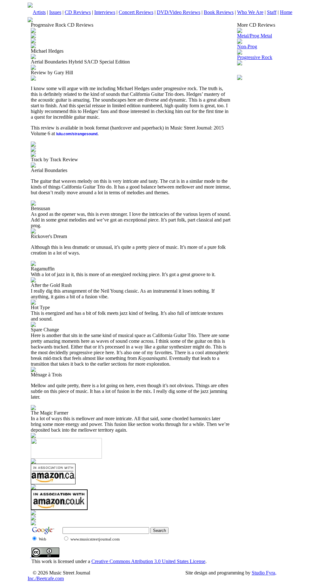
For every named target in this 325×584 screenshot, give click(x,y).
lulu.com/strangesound (76, 134)
